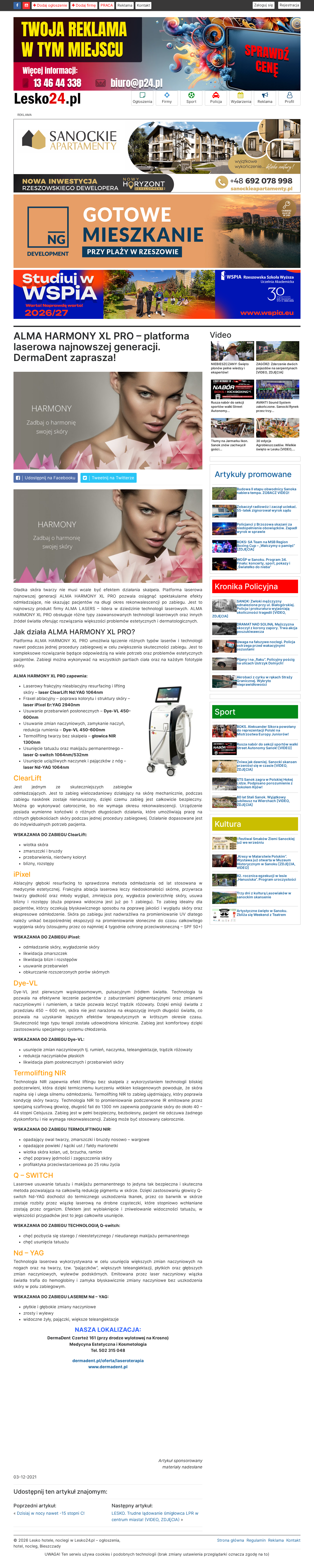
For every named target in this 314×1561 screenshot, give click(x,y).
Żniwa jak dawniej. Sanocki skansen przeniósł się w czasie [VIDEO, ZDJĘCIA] (267, 765)
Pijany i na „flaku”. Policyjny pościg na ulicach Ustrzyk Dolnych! (266, 661)
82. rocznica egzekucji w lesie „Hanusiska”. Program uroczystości (266, 877)
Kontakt (143, 5)
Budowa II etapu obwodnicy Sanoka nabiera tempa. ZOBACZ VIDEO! (266, 491)
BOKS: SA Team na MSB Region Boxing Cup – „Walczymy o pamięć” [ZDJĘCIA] (266, 546)
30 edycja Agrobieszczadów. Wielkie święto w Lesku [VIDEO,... (276, 445)
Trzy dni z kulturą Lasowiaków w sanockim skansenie (264, 895)
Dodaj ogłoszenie (51, 5)
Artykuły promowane (253, 474)
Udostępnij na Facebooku (49, 477)
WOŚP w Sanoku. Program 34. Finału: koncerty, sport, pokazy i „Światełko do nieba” (263, 563)
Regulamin (256, 1540)
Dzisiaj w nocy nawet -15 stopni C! (51, 1513)
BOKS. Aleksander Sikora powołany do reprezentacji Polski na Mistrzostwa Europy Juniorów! (266, 730)
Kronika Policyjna (246, 586)
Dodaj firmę (85, 5)
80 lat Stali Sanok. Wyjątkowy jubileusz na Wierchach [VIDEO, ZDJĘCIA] (263, 801)
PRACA (107, 5)
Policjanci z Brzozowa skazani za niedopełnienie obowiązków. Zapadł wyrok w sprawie (267, 528)
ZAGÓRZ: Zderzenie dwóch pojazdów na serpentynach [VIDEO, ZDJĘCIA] (277, 368)
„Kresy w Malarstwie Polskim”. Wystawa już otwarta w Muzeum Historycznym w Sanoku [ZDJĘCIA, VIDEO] (266, 862)
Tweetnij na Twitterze (112, 477)
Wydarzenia (241, 101)
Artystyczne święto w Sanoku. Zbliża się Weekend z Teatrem (262, 912)
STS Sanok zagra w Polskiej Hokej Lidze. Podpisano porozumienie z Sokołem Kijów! (265, 783)
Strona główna (230, 1540)
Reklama (125, 5)
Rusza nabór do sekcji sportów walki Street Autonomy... (227, 406)
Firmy (167, 101)
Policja (216, 101)
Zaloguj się (263, 5)
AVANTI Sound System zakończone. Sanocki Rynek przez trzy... (277, 406)
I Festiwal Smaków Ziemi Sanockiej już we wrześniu (266, 840)
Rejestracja (289, 5)
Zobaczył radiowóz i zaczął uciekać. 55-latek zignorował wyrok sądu (267, 508)
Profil (289, 101)
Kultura (228, 824)
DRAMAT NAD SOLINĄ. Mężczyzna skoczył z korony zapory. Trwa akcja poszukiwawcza (267, 628)
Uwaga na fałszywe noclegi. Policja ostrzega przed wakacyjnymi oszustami (266, 645)
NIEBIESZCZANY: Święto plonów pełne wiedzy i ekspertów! (230, 368)
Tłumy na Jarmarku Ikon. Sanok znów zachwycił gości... (229, 445)
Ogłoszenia (142, 101)
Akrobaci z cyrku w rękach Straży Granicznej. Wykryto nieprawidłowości (264, 681)
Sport (191, 101)
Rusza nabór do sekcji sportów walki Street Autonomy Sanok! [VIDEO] (267, 746)
